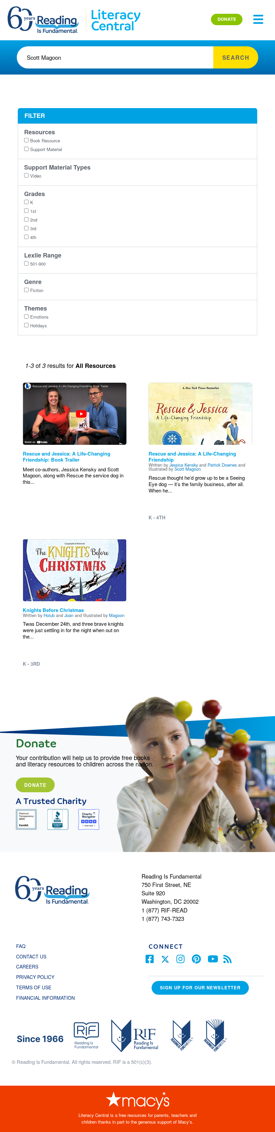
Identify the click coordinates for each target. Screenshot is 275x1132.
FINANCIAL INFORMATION (45, 997)
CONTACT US (33, 956)
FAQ (20, 946)
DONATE (227, 19)
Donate (35, 785)
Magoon (116, 615)
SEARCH (236, 57)
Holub (49, 615)
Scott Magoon (187, 469)
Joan (68, 615)
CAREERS (27, 966)
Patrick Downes (222, 465)
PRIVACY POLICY (35, 977)
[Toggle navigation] (258, 19)
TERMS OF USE (37, 987)
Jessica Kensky (183, 465)
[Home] (48, 9)
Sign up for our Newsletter (200, 987)
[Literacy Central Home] (116, 9)
